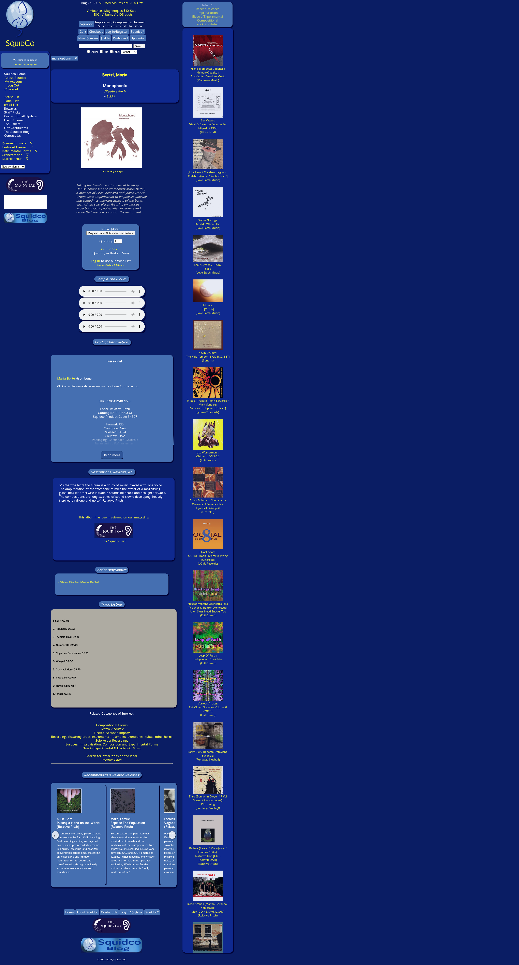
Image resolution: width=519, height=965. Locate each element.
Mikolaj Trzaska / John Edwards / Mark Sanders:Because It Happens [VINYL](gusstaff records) (208, 406)
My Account (13, 81)
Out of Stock (110, 249)
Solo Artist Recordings (111, 740)
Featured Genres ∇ (17, 147)
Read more (112, 455)
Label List (11, 101)
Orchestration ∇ (15, 155)
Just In (105, 38)
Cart (82, 32)
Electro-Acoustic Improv (112, 733)
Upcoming (138, 38)
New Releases (88, 38)
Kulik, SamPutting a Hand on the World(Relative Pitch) (78, 823)
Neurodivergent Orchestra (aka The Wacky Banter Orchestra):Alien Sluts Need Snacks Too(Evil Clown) (208, 609)
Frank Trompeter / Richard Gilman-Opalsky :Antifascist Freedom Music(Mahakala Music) (208, 74)
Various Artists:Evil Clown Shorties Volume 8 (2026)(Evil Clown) (208, 709)
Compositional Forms (112, 725)
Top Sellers (12, 124)
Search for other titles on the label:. (112, 758)
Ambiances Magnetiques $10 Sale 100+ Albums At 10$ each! (111, 12)
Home (69, 912)
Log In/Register (117, 32)
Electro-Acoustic (112, 729)
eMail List (11, 105)
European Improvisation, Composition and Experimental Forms (111, 744)
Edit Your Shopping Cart (24, 65)
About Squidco (15, 78)
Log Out (13, 85)
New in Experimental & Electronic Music (112, 748)
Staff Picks (12, 112)
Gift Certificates (16, 128)
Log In (95, 261)
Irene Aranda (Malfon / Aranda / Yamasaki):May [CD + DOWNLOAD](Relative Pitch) (207, 909)
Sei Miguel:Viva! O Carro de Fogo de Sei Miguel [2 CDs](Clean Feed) (207, 126)
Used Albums (13, 120)
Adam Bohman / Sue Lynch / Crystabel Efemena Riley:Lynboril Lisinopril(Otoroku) (208, 506)
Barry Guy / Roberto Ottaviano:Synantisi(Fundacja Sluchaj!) (208, 755)
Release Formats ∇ (17, 143)
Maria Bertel (66, 378)
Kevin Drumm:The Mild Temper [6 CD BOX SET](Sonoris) (208, 356)
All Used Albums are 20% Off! (121, 3)
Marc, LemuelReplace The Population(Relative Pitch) (127, 823)
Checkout (11, 89)
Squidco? (137, 32)
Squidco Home (15, 74)
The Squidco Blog (16, 132)
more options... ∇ (64, 58)
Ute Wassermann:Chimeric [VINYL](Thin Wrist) (207, 456)
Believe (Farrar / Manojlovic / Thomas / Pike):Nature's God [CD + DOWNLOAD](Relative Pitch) (207, 856)
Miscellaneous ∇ (15, 159)
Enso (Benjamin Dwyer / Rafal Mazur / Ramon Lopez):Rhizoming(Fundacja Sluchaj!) (208, 802)
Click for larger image (112, 171)
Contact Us (12, 135)
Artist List (11, 97)
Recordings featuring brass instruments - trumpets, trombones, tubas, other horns (111, 737)
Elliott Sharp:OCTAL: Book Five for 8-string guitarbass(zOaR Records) (208, 557)
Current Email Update (19, 116)
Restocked (120, 38)
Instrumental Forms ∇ (19, 151)
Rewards (10, 108)
